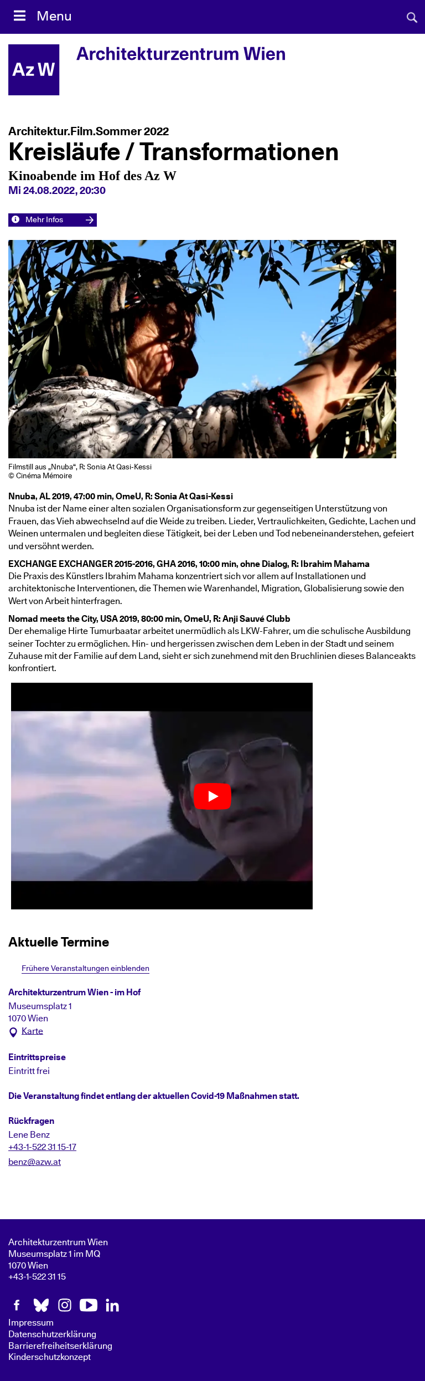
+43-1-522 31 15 (37, 1276)
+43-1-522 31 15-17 (42, 1147)
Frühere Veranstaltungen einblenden (85, 968)
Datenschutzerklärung (52, 1334)
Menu (54, 16)
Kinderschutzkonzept (49, 1357)
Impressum (31, 1322)
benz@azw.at (34, 1162)
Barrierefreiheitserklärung (60, 1346)
